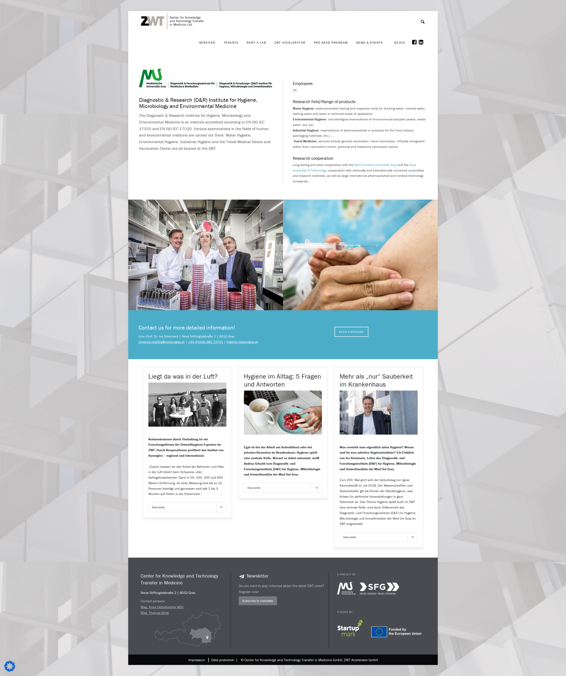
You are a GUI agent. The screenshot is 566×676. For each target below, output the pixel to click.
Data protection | (224, 660)
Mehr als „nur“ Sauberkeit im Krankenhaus (376, 380)
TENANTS (231, 42)
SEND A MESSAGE (351, 331)
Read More (158, 507)
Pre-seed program (331, 42)
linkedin (422, 42)
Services (207, 42)
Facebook (415, 42)
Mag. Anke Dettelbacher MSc (162, 607)
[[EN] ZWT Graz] (174, 9)
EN (402, 42)
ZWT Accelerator (290, 42)
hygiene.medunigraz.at (242, 342)
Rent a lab (256, 42)
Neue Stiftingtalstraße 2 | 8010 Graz (168, 592)
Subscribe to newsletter (257, 601)
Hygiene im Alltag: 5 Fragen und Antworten (282, 380)
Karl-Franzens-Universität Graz (375, 165)
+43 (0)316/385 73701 (205, 342)
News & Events (369, 42)
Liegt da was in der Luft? (183, 376)
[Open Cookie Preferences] (9, 670)
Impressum (196, 660)
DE (396, 42)
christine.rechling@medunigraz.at (162, 342)
